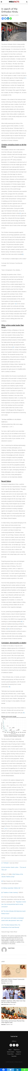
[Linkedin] (8, 18)
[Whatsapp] (10, 18)
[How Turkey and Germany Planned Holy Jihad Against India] (14, 1013)
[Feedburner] (11, 1045)
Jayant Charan (4, 15)
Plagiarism (18, 1051)
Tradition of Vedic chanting (11, 892)
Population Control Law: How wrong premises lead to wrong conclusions (13, 904)
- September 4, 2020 (12, 1004)
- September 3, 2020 (9, 1024)
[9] (23, 712)
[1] (25, 78)
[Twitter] (5, 18)
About (9, 1049)
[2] (20, 213)
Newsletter (14, 1056)
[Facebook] (2, 18)
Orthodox (6, 863)
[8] (9, 686)
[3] (22, 254)
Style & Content (10, 1051)
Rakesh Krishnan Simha (4, 1004)
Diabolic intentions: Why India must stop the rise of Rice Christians (13, 1001)
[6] (21, 621)
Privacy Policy (10, 1054)
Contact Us (18, 1054)
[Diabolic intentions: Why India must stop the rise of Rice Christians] (14, 992)
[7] (8, 628)
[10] (5, 828)
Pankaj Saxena (3, 1024)
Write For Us (16, 1049)
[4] (15, 303)
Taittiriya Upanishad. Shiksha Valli (11, 888)
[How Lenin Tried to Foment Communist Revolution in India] (14, 971)
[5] (13, 347)
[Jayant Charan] (4, 952)
